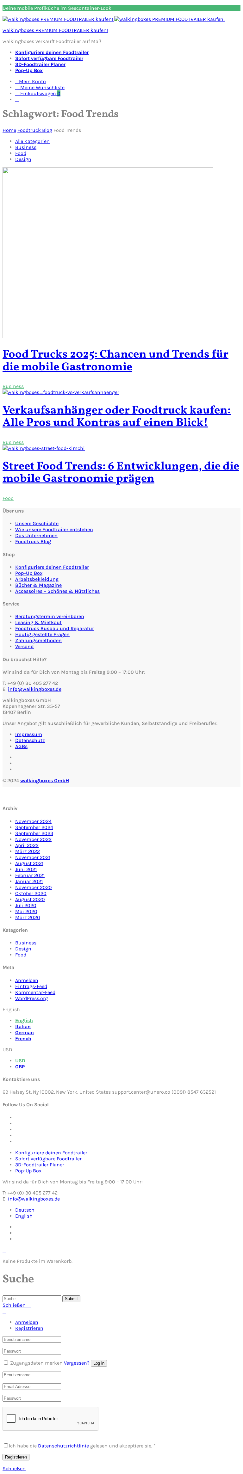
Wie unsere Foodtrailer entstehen (54, 529)
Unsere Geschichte (37, 523)
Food (20, 153)
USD (20, 1061)
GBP (20, 1067)
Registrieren (29, 1328)
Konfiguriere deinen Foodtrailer (52, 52)
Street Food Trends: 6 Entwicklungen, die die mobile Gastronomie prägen (121, 473)
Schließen (14, 1468)
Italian (23, 1026)
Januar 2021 (29, 881)
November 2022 (33, 839)
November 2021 (32, 857)
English (24, 1020)
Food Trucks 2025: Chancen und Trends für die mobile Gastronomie (115, 361)
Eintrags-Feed (31, 986)
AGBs (21, 746)
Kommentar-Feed (35, 992)
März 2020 (27, 917)
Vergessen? (77, 1363)
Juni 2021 (26, 869)
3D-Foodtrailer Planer (40, 64)
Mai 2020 (26, 911)
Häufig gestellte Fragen (42, 634)
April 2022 (27, 845)
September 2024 (34, 827)
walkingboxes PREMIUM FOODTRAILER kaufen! (55, 30)
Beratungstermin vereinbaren (49, 616)
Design (23, 159)
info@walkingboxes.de (34, 689)
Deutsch (24, 1210)
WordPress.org (31, 998)
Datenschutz (30, 740)
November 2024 (33, 821)
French (23, 1038)
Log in (98, 1363)
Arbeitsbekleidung (37, 579)
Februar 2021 (30, 875)
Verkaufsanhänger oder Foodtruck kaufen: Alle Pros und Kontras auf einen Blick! (117, 417)
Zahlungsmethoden (38, 640)
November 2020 (33, 887)
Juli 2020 (25, 905)
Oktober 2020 (31, 893)
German (24, 1032)
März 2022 (27, 851)
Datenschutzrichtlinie (63, 1446)
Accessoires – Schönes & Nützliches (57, 591)
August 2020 (30, 899)
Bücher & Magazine (38, 585)
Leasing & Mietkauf (38, 622)
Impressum (28, 734)
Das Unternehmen (36, 535)
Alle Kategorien (32, 141)
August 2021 (29, 863)
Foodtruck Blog (33, 541)
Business (25, 147)
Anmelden (26, 980)
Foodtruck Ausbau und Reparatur (54, 628)
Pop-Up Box (29, 70)
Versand (24, 646)
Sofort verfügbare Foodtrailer (49, 58)
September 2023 (34, 833)
